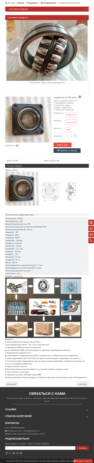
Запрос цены (62, 145)
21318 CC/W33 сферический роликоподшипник (47, 83)
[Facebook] (6, 453)
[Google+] (10, 453)
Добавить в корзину (68, 151)
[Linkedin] (13, 453)
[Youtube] (20, 453)
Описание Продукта (14, 166)
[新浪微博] (17, 453)
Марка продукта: (50, 161)
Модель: (10, 161)
